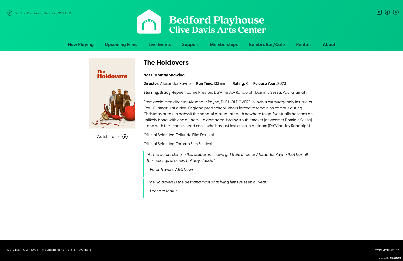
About (329, 45)
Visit (71, 250)
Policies (12, 250)
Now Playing (81, 45)
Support (190, 45)
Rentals (304, 45)
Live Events (160, 45)
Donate (85, 250)
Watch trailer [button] (108, 137)
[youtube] (395, 12)
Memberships (224, 45)
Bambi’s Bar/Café (267, 45)
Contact (31, 250)
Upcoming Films (121, 45)
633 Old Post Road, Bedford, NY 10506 (43, 13)
